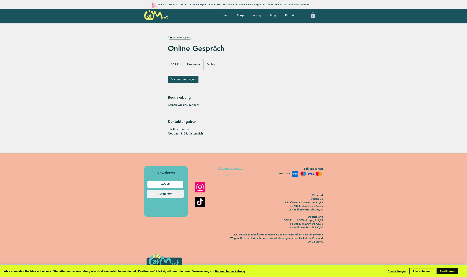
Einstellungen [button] (397, 271)
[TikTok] (200, 202)
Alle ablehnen (421, 271)
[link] (183, 79)
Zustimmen (447, 271)
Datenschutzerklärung (230, 271)
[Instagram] (200, 187)
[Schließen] (462, 271)
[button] (313, 15)
